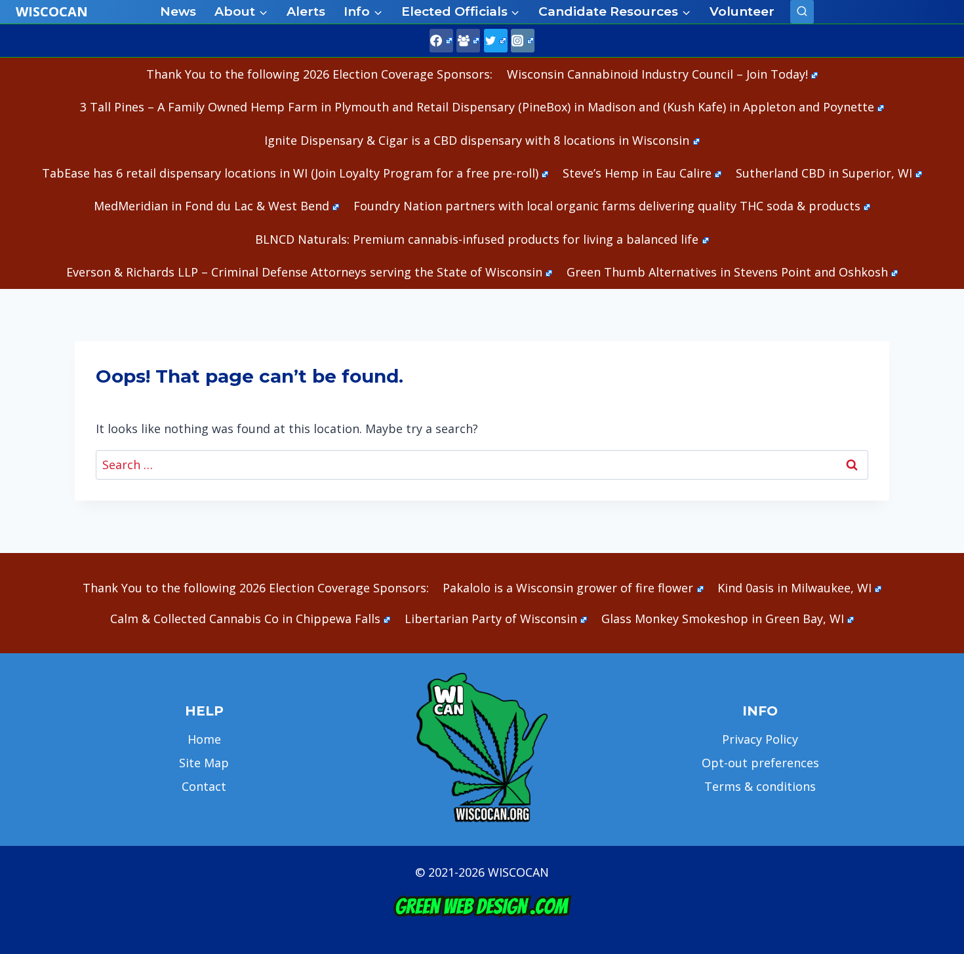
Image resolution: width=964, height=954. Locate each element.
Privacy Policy (760, 739)
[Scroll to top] (931, 738)
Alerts (306, 11)
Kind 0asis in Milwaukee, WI (794, 588)
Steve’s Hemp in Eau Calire (637, 173)
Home (204, 739)
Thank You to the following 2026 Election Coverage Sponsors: (319, 74)
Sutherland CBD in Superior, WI (824, 173)
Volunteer (742, 11)
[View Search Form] (802, 12)
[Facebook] (441, 40)
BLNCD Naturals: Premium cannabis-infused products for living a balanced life (476, 239)
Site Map (204, 763)
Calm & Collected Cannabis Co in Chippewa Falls (245, 618)
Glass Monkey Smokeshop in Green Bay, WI (722, 618)
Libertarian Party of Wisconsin (491, 618)
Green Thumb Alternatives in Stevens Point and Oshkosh (727, 272)
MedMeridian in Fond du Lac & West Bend (211, 206)
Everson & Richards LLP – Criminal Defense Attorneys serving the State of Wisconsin (304, 272)
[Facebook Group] (468, 40)
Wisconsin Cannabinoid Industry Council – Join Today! (657, 74)
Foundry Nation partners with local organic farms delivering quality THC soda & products (606, 206)
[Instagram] (522, 40)
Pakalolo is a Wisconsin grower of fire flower (568, 588)
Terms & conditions (760, 786)
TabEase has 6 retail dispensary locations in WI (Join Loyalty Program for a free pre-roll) (290, 173)
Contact (204, 786)
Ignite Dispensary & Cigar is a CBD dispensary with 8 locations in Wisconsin (476, 140)
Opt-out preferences (760, 763)
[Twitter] (496, 40)
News (178, 11)
